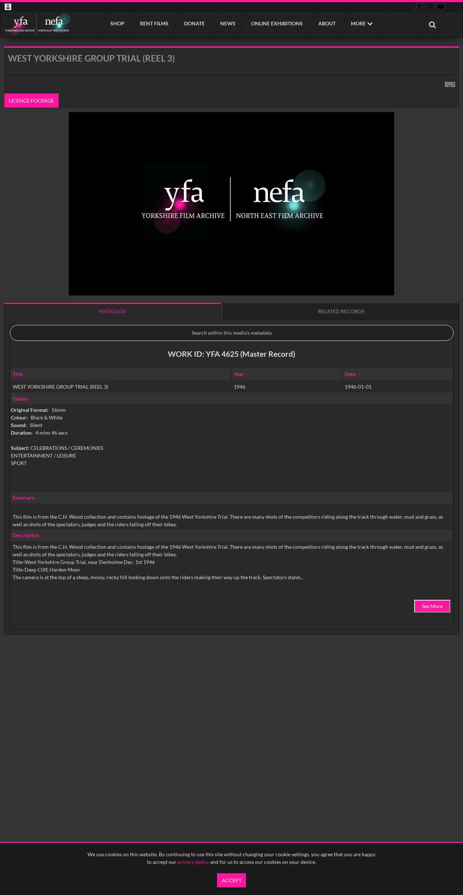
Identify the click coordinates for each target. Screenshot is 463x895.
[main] (231, 359)
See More (432, 606)
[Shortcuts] (450, 83)
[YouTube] (441, 7)
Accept (232, 880)
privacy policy (193, 862)
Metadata (112, 311)
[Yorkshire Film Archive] (37, 24)
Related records (341, 311)
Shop (117, 23)
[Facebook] (419, 7)
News (227, 23)
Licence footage (31, 100)
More (358, 23)
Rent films (154, 23)
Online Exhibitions (276, 23)
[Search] (432, 24)
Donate (194, 23)
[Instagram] (430, 7)
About (326, 23)
